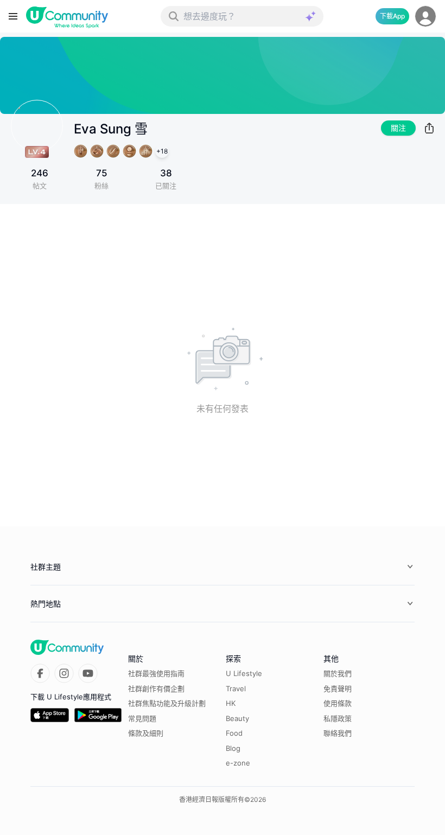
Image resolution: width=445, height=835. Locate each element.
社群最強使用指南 (156, 673)
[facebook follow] (40, 673)
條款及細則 (145, 733)
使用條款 (337, 703)
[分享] (429, 128)
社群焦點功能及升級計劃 (167, 703)
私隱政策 (337, 718)
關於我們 (337, 673)
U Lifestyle (244, 673)
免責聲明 (337, 688)
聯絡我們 (337, 733)
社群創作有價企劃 (156, 688)
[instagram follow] (64, 673)
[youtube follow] (88, 673)
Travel (236, 688)
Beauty (237, 718)
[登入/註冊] (425, 16)
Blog (233, 748)
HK (231, 703)
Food (234, 733)
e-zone (238, 762)
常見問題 (142, 718)
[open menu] (13, 16)
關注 (398, 127)
